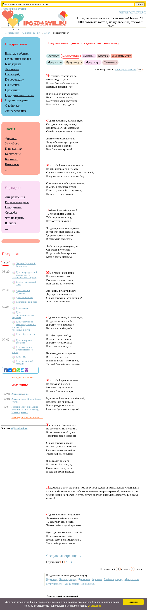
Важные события (17, 53)
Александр (16, 393)
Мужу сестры (93, 62)
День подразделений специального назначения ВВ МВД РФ (24, 275)
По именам (12, 85)
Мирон (30, 399)
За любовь (12, 143)
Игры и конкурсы (17, 202)
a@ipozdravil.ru (19, 428)
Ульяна (14, 401)
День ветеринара (24, 297)
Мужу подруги (74, 62)
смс (116, 69)
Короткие (103, 55)
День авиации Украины (23, 292)
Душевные (88, 55)
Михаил (15, 412)
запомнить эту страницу (132, 11)
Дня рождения (15, 197)
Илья (23, 399)
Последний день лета (26, 302)
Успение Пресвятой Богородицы (25, 264)
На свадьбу (12, 74)
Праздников (13, 207)
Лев (29, 409)
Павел (38, 399)
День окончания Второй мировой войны (22, 350)
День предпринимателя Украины (23, 315)
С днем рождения (31, 32)
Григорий (25, 406)
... (6, 169)
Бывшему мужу (67, 579)
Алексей (15, 399)
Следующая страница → (64, 556)
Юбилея (10, 223)
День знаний (22, 308)
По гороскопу (14, 79)
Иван (23, 409)
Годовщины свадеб (18, 58)
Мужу (47, 32)
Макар (35, 409)
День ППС (21, 357)
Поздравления (12, 32)
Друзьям (10, 138)
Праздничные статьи (13, 8)
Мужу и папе (55, 62)
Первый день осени (25, 334)
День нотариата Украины (24, 341)
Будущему (53, 55)
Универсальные (16, 111)
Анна (26, 393)
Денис (35, 406)
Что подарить (14, 217)
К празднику (14, 148)
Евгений (15, 409)
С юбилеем (12, 105)
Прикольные (110, 62)
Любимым (12, 69)
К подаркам (13, 64)
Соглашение (94, 605)
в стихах (131, 69)
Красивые (12, 164)
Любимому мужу (121, 55)
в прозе (123, 69)
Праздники (12, 90)
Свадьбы (11, 212)
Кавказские (13, 154)
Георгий (15, 406)
